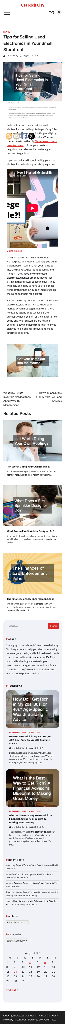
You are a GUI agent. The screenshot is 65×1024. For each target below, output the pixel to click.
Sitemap (45, 1015)
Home (6, 32)
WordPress (48, 1019)
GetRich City (12, 55)
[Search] (59, 12)
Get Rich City (32, 5)
